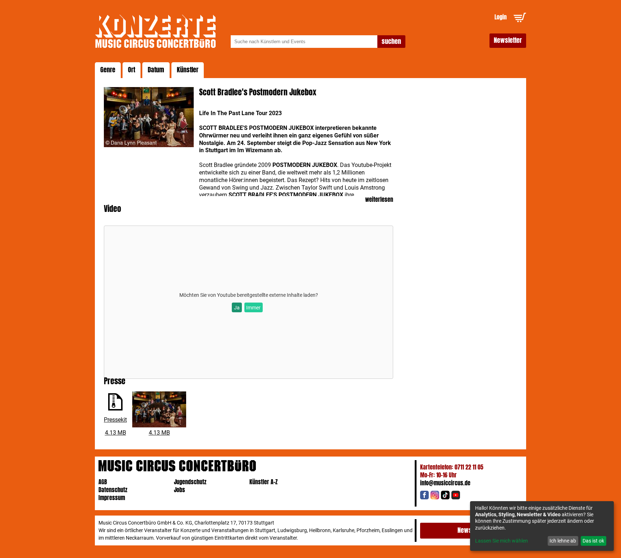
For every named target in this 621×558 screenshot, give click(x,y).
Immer (253, 307)
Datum (156, 69)
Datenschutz (112, 490)
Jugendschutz (190, 482)
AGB (102, 482)
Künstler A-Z (263, 482)
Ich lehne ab (562, 541)
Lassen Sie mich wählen (501, 541)
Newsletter (508, 40)
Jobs (179, 490)
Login (500, 17)
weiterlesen (379, 200)
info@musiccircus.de (445, 483)
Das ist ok (593, 541)
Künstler (187, 69)
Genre (107, 69)
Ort (131, 69)
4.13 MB (115, 432)
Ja (237, 307)
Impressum (111, 498)
